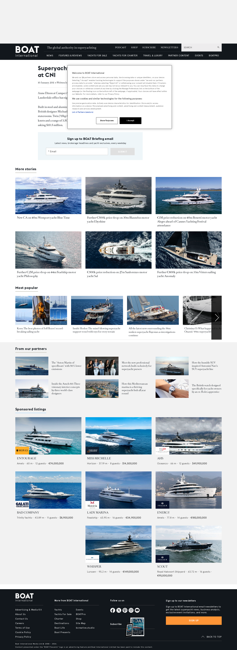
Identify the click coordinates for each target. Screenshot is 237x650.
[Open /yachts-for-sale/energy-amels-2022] (189, 490)
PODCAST (120, 47)
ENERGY (163, 512)
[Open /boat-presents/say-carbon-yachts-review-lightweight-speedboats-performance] (31, 366)
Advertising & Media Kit (28, 610)
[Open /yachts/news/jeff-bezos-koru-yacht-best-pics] (41, 310)
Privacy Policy (23, 637)
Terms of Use (22, 628)
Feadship (92, 517)
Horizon (91, 463)
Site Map (81, 623)
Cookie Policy (23, 632)
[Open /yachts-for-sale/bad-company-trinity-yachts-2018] (48, 490)
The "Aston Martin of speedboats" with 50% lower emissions (66, 366)
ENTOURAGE (26, 458)
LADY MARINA (97, 512)
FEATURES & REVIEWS (70, 55)
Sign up (194, 620)
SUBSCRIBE (149, 47)
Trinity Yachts (24, 517)
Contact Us (21, 619)
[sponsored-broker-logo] (22, 453)
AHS (160, 458)
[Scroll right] (216, 318)
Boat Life (59, 628)
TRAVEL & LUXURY (152, 55)
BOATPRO (214, 55)
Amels (20, 463)
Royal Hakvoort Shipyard (171, 571)
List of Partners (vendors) (82, 112)
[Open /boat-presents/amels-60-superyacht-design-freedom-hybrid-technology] (31, 388)
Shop (79, 619)
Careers (19, 623)
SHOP (134, 47)
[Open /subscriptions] (132, 628)
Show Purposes (107, 120)
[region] (119, 97)
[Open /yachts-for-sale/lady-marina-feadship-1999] (118, 490)
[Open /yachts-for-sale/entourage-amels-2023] (48, 435)
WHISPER (94, 567)
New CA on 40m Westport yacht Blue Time (43, 218)
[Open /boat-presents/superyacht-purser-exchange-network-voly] (101, 366)
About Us (20, 614)
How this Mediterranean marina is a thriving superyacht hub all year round (135, 388)
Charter (58, 619)
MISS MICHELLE (99, 458)
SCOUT (162, 567)
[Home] (29, 52)
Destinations (61, 623)
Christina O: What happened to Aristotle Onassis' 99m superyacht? (206, 330)
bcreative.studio (85, 628)
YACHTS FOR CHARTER (125, 55)
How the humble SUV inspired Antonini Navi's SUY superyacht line (205, 366)
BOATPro (81, 614)
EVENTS (199, 55)
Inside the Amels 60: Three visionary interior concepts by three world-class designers (66, 388)
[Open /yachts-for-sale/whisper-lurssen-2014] (118, 544)
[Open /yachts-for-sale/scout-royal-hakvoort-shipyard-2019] (189, 544)
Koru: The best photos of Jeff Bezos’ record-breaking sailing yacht (40, 330)
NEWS (50, 55)
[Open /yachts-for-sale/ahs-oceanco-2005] (189, 435)
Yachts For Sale (63, 614)
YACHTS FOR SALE (97, 55)
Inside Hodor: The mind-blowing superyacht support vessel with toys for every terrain (96, 330)
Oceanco (162, 463)
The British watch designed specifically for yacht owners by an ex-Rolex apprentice (206, 388)
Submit (122, 151)
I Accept (130, 120)
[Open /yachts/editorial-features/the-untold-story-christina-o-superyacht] (209, 310)
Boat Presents (62, 632)
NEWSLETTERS (169, 47)
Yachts (58, 610)
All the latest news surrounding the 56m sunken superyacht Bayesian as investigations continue (152, 332)
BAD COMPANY (28, 512)
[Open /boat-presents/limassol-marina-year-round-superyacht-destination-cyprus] (101, 388)
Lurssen (91, 571)
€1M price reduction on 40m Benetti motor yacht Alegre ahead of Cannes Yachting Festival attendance (187, 221)
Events (79, 610)
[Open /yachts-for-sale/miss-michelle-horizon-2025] (118, 435)
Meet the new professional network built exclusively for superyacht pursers (137, 366)
